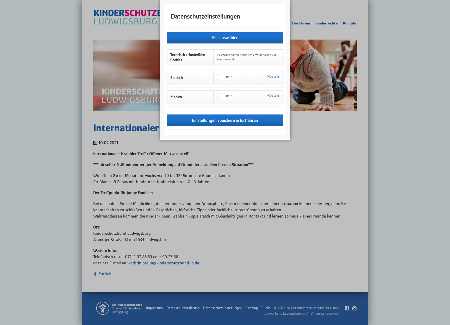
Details (274, 76)
